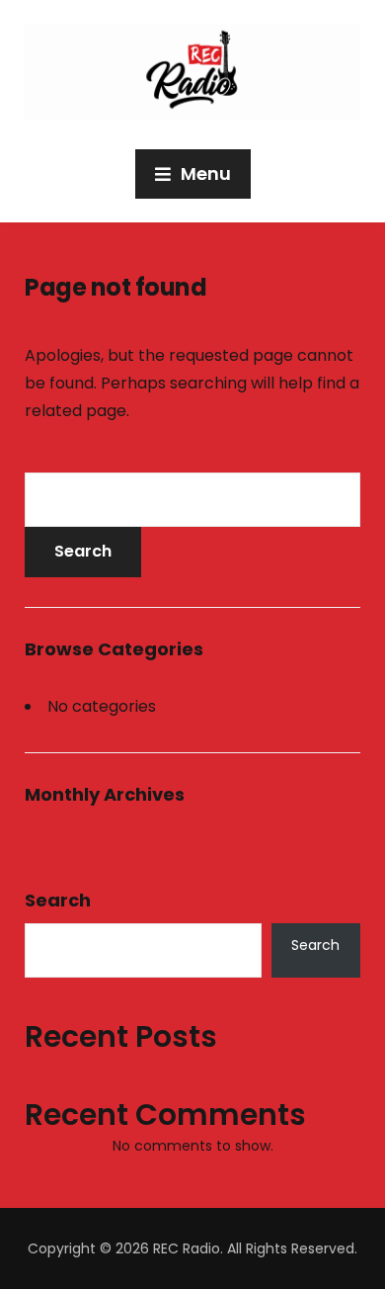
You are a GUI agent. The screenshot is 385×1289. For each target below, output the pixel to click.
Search (58, 900)
